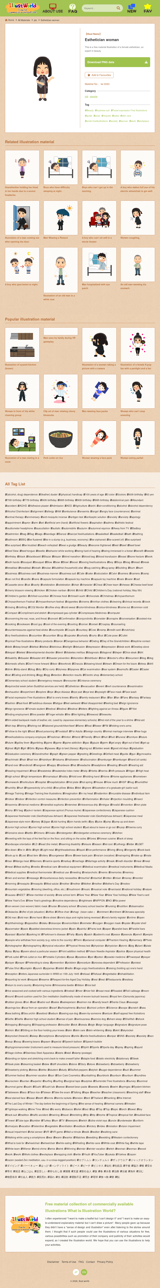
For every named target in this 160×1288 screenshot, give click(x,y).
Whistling (80, 1143)
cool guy (37, 624)
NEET (22, 895)
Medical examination (96, 866)
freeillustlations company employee (26, 737)
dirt (141, 652)
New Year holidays (117, 895)
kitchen (118, 833)
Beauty (90, 110)
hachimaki (13, 759)
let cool (109, 844)
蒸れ (52, 1177)
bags (39, 534)
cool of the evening (55, 624)
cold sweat (69, 607)
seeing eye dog (69, 1013)
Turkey (47, 1120)
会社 (109, 1165)
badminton (13, 534)
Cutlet (124, 635)
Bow (49, 562)
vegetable (52, 1126)
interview (72, 804)
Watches (80, 1137)
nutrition (123, 906)
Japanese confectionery (98, 810)
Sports (95, 1047)
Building (122, 568)
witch (111, 1148)
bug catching (93, 568)
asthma (110, 522)
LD (36, 844)
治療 (116, 1171)
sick (75, 1024)
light (37, 850)
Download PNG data (100, 62)
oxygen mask (113, 923)
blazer (57, 556)
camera (124, 573)
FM (106, 725)
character (87, 584)
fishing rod (35, 725)
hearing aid (137, 765)
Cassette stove (15, 584)
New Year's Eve (16, 900)
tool (86, 1109)
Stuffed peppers (79, 1069)
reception (12, 974)
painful (83, 928)
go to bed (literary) (68, 748)
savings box (13, 1007)
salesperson (69, 1002)
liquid (82, 850)
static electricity (106, 1058)
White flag (123, 1143)
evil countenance (116, 686)
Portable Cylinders (55, 957)
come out (125, 607)
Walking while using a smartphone (26, 1137)
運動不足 (77, 1177)
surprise (87, 1081)
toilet (78, 1109)
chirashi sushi (77, 596)
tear (149, 1092)
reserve (45, 979)
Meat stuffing (23, 866)
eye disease (63, 692)
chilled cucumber (39, 596)
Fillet (134, 709)
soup (10, 1041)
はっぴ (44, 1165)
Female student (36, 709)
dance (59, 641)
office (51, 912)
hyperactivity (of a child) (39, 787)
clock (147, 601)
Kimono (40, 833)
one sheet (50, 917)
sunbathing (89, 1075)
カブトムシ (85, 1160)
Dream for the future (126, 663)
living (112, 850)
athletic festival (125, 522)
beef (124, 545)
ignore (87, 787)
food (32, 731)
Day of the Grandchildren (116, 641)
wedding (93, 1137)
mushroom (74, 889)
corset (94, 624)
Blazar (47, 556)
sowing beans (32, 1041)
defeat (35, 646)
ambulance (70, 511)
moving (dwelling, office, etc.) (49, 889)
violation (113, 1126)
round (10, 996)
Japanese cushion (124, 810)
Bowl (66, 562)
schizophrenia (67, 1007)
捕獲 (67, 1171)
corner (84, 624)
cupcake (71, 635)
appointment (14, 522)
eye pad (77, 692)
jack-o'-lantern (34, 810)
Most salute (52, 883)
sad (34, 1002)
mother (65, 883)
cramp (102, 630)
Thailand (98, 1098)
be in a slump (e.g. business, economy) (66, 539)
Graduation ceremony (19, 754)
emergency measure (51, 680)
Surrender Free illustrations (110, 1081)
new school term (67, 895)
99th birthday (102, 500)
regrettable (111, 974)
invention (128, 804)
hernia (104, 771)
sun (52, 1075)
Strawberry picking (17, 1069)
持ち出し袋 (56, 1171)
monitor (139, 878)
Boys (119, 562)
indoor (10, 799)
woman (124, 121)
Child (89, 590)
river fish (90, 991)
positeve (82, 957)
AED (69, 505)
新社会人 (87, 1171)
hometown (141, 776)
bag (24, 534)
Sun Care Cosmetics (68, 1075)
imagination (71, 793)
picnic (124, 945)
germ (105, 742)
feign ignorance (129, 703)
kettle (30, 833)
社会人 (24, 1177)
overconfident (71, 923)
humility (11, 787)
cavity (36, 584)
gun (133, 754)
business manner (48, 573)
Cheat (99, 584)
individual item (142, 793)
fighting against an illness (104, 709)
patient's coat (102, 934)
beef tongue (28, 551)
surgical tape (73, 1081)
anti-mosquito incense (55, 517)
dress (143, 663)
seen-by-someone (91, 1013)
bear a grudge (68, 545)
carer (130, 579)
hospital (41, 782)
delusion (80, 646)
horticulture (28, 782)
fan (104, 697)
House (99, 782)
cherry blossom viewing (20, 590)
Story (83, 1064)
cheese (126, 584)
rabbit (61, 968)
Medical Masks (144, 866)
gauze (95, 742)
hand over (12, 765)
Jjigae (46, 821)
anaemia (84, 511)
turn (56, 1120)
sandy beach (101, 1002)
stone (74, 1064)
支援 (75, 1171)
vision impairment (130, 1126)
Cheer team (111, 584)
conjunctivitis (85, 618)
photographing (33, 945)
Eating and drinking (24, 675)
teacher (96, 1092)
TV (63, 1120)
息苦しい (42, 1171)
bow (57, 562)
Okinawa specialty (134, 912)
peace (116, 934)
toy (140, 1109)
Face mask (115, 692)
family (75, 697)
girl (24, 748)
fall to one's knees (59, 697)
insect (139, 799)
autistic (56, 528)
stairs (60, 1053)
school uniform (97, 1007)
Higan (131, 771)
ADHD (23, 505)
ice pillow (60, 787)
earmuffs (123, 669)
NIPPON (100, 900)
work (133, 121)
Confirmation (68, 618)
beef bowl (135, 545)
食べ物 (104, 1177)
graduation (137, 748)
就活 (17, 1171)
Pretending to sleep (38, 962)
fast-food (23, 703)
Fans (125, 697)
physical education (54, 945)
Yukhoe (122, 1154)
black (22, 556)
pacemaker (13, 928)
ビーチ (86, 1165)
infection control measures (42, 799)
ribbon (80, 985)
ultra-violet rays (98, 1120)
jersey (36, 821)
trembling (77, 1115)
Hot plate (73, 782)
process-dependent (104, 962)
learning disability (70, 844)
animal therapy (15, 517)
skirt (117, 1030)
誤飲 (65, 1177)
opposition (32, 923)
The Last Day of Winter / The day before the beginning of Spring (42, 1103)
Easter (135, 669)
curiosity (83, 635)
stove (92, 1064)
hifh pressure (118, 771)
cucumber (36, 635)
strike (44, 1069)
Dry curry (50, 669)
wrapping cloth (64, 1154)
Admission (58, 505)
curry (94, 635)
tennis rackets (64, 1098)
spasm (46, 1041)
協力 (135, 1165)
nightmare (86, 900)
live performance (97, 850)
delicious (57, 646)
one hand (37, 917)
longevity (131, 850)
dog (144, 658)
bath (129, 534)
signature (122, 1024)
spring (129, 1047)
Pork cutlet (13, 957)
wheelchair (34, 1143)
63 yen (150, 494)
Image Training (15, 793)
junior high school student (67, 827)
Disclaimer (53, 1262)
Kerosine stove (15, 833)
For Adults (76, 731)
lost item (33, 855)
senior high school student (40, 1019)
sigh (92, 1024)
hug (132, 782)
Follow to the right (17, 731)
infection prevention (70, 799)
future (144, 737)
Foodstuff (63, 731)
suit (127, 1069)
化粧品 (118, 1165)
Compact (12, 613)
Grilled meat (112, 754)
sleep (35, 1036)
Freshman (54, 737)
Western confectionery (125, 1137)
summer (136, 1069)
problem (71, 962)
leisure (87, 844)
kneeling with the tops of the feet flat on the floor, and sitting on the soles (46, 838)
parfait (22, 934)
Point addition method (73, 951)
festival (52, 709)
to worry (56, 1109)
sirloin (10, 1030)
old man (24, 917)
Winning (71, 1148)
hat (74, 765)
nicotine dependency (66, 900)
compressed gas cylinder (63, 613)
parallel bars (121, 928)
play (9, 951)
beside (150, 551)
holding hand (92, 776)
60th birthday (136, 494)
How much (112, 782)
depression (94, 646)
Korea (92, 838)
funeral (121, 737)
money (128, 878)
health (124, 765)
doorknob (65, 663)
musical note (100, 889)
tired (46, 1109)
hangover (40, 765)
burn (132, 568)
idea (71, 787)
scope (124, 1007)
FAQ (81, 1262)
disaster (24, 658)
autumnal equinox (100, 528)
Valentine (38, 1126)
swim (115, 1086)
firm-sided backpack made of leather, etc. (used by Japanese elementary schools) (52, 720)
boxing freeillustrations (93, 562)
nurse (53, 906)
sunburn (116, 1075)
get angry (116, 742)
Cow (93, 630)
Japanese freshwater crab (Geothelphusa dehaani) (35, 816)
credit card (115, 630)
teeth (40, 1098)
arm (36, 522)
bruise (47, 568)
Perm (79, 940)
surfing (48, 1081)
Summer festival (16, 1075)
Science (113, 1007)
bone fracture (136, 556)
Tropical (112, 1115)
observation (137, 906)
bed (116, 545)
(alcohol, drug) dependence (22, 494)
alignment (37, 511)
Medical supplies (16, 872)
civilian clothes (100, 601)
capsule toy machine (78, 579)
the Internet (125, 1098)
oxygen (99, 923)
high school (13, 776)
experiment (28, 692)
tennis (49, 1098)
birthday (11, 556)
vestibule (81, 1126)
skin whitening (96, 1030)
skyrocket (128, 1030)
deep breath (21, 646)
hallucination (89, 759)
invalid (116, 804)
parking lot (34, 934)
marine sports (52, 861)
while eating (65, 1143)
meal (138, 861)
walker (96, 1132)
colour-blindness (107, 607)
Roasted (117, 991)
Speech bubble (93, 1041)
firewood (93, 714)
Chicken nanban (57, 590)
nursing (112, 906)
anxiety (113, 517)
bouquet (27, 562)
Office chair (63, 912)
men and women (16, 878)
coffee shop (53, 607)
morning (11, 883)
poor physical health (139, 951)
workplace (144, 121)
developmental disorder (41, 652)
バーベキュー (30, 1165)
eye (51, 692)
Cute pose (112, 635)
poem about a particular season (40, 951)
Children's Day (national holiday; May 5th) (118, 590)
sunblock (104, 1075)
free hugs (141, 731)
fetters (84, 709)
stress (34, 1069)
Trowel (11, 1120)
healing (113, 765)
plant (139, 945)
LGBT (140, 844)
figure (125, 709)
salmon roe (85, 1002)
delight (68, 646)
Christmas (108, 596)
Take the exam (62, 1092)
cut (101, 635)
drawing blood (94, 663)
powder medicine (115, 957)
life (29, 850)
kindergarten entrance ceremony (93, 833)
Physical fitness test (79, 945)
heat (34, 771)
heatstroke (45, 771)
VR (47, 1132)
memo (104, 872)
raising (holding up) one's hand (125, 968)
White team (13, 1148)
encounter (71, 680)
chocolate (93, 596)
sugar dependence (111, 1069)
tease (32, 1098)
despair (11, 652)
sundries (141, 1075)
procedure (84, 962)
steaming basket (32, 1064)
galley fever (23, 742)
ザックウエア (120, 1160)
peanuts (127, 934)
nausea (11, 895)
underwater (126, 1120)
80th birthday (49, 500)
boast (123, 556)
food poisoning (46, 731)
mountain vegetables (18, 889)
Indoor (20, 799)
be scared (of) (116, 539)
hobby (64, 776)
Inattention (102, 793)
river (80, 991)
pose (97, 115)
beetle (41, 551)
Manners (37, 861)
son (152, 1036)
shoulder (65, 1024)
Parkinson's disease (54, 934)
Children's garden (17, 596)
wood (143, 1148)
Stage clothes (14, 1053)
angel (95, 511)
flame (81, 725)
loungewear (57, 855)
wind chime (40, 1148)
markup (67, 861)
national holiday (133, 889)
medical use (62, 872)
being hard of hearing (88, 551)
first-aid (140, 720)
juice (99, 821)
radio (70, 968)
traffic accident (40, 1115)
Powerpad (134, 957)
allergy (50, 511)
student (54, 1069)
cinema (85, 601)
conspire (113, 618)
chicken (40, 590)
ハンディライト (60, 1165)
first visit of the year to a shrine (116, 720)
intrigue (105, 804)
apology (136, 517)
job (86, 96)
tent (88, 1098)
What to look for (15, 1143)
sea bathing (13, 1013)
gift (18, 748)
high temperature (32, 776)
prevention (58, 962)
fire (68, 714)
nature (148, 889)
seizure (108, 1013)
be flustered (35, 539)
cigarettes (72, 601)
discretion (78, 658)
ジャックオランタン (142, 1160)
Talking (77, 1092)
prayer (146, 957)
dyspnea (74, 669)
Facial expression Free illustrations (130, 110)
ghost (10, 748)
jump (108, 821)
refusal (86, 974)
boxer (75, 562)
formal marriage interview (119, 731)
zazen (132, 1154)
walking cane (110, 1132)
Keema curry (135, 827)
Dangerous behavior (77, 641)
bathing (139, 534)
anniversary (33, 517)
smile (76, 1036)
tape (86, 1092)
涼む (140, 1171)
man (9, 861)
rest (95, 979)
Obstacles (12, 912)
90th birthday (84, 500)
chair (76, 584)
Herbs (94, 771)
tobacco (68, 1109)
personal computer (95, 940)
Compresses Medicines (93, 613)
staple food (89, 1058)
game (49, 742)
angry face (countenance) (116, 511)
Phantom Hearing (118, 940)
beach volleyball (49, 545)
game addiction (73, 742)
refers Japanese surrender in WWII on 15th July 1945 (50, 974)
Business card (28, 573)
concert (54, 618)
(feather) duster (49, 494)
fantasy (135, 697)
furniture (133, 737)
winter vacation (97, 1148)
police (121, 951)
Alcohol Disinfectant (18, 511)
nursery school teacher (91, 906)
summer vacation (37, 1075)
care (121, 579)
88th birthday (67, 500)
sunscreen (13, 1081)
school (82, 1007)
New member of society (42, 895)
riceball (70, 991)
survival (143, 1081)
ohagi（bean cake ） (84, 912)
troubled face (143, 1115)
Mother (87, 883)
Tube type (23, 1120)
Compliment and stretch (33, 613)
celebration (49, 584)
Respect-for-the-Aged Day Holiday (71, 979)
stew (46, 1064)
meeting (76, 872)
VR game (57, 1132)
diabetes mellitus (75, 652)
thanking (111, 1098)
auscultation (43, 528)
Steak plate (13, 1064)
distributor (92, 658)
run (27, 1002)
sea (144, 1007)
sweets (94, 1086)
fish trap (11, 725)
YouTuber (98, 1154)
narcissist (115, 889)
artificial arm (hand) (57, 522)
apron (27, 522)
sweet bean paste (77, 1086)
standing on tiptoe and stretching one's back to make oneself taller (43, 1058)
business (12, 573)
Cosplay (105, 624)
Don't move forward (38, 663)
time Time (35, 1109)
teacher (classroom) (114, 1092)
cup (61, 635)
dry (40, 669)
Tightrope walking (17, 1109)
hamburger (106, 759)
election (57, 675)
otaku (44, 923)
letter (131, 844)
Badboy (136, 528)
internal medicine (30, 804)
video (102, 1126)
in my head (87, 793)
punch (38, 968)
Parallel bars (138, 928)
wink (60, 1148)
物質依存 (12, 1177)
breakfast (12, 568)
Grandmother (41, 754)
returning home (43, 985)
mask (112, 861)
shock (141, 1019)
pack (25, 928)
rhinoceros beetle (64, 985)
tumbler (36, 1120)
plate (148, 945)
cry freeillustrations (17, 635)
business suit (103, 110)
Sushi (38, 1086)
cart (138, 579)
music (86, 889)
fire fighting (79, 714)
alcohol (123, 505)
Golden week (102, 748)
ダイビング (13, 1165)
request (107, 115)
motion (126, 883)
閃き (87, 1177)
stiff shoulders (60, 1064)
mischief (85, 878)
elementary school (112, 675)
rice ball (91, 985)
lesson (98, 844)
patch (89, 934)
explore (42, 692)
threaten (131, 1103)
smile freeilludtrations (97, 121)
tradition (24, 1115)
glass (41, 748)
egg (40, 675)
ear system (110, 669)
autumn (83, 528)
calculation (102, 573)
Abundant (137, 500)
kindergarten (65, 833)
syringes (125, 1086)
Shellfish (130, 1019)
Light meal (48, 850)
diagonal (107, 652)
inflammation (92, 799)
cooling (74, 624)
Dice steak (131, 652)
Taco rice (35, 1092)
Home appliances (122, 776)
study (64, 1069)
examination (136, 686)
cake (90, 573)
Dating (95, 641)
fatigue (58, 703)
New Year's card (140, 895)
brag (127, 562)
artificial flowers (79, 522)
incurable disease (120, 793)
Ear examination (91, 669)
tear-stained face (16, 1098)
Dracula (78, 663)
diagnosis (93, 652)
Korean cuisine (107, 838)
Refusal (97, 974)
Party (72, 934)
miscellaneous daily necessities (59, 878)
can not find (13, 579)
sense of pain (65, 1019)
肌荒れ (43, 1177)
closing (11, 607)
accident (12, 505)
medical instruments (122, 866)
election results (73, 675)
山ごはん (28, 1171)
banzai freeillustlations (82, 534)
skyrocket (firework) (18, 1036)
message (34, 878)
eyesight (101, 692)
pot (91, 957)
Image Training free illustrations (44, 793)
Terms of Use (69, 1262)
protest (137, 962)
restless (128, 979)
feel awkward (73, 703)
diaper (118, 652)
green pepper (68, 754)
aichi (93, 505)
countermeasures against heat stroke (27, 630)
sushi (29, 1086)
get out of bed (131, 742)
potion (99, 957)
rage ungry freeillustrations (90, 968)
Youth (87, 1154)
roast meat (104, 991)
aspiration (97, 522)
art (42, 522)
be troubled (30, 545)
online (132, 917)
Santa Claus (118, 1002)
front (97, 737)
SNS (122, 1036)
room (146, 991)
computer (115, 613)
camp (146, 573)
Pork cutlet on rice (32, 957)
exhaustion (13, 692)
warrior (68, 1137)
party (80, 934)
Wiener (27, 1148)
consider (100, 618)
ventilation (66, 1126)
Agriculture (81, 505)
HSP (123, 782)
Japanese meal (134, 816)
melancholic (91, 872)
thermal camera (114, 1103)
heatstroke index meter (67, 771)
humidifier (142, 782)
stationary (123, 1058)
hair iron (33, 759)
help (85, 771)
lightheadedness (66, 850)
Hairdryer (46, 759)
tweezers (73, 1120)
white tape (138, 1143)
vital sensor (36, 1132)
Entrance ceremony (90, 680)
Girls (32, 748)
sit (18, 1030)
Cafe (81, 573)
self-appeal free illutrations (130, 1013)
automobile (70, 528)
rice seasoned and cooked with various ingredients (35, 991)
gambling (37, 742)
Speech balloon (73, 1041)
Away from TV (121, 528)
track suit (12, 1115)
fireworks (106, 714)
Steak (135, 1058)
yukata (111, 1154)
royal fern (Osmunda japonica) (128, 996)
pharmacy (136, 940)
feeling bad (112, 703)
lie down (12, 850)
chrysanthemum (125, 596)
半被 (127, 1165)
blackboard (34, 556)
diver (103, 658)
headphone (99, 765)
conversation (128, 618)
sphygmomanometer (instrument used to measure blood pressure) (43, 1047)
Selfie (10, 1019)
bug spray (109, 568)
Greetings (97, 754)
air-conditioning (107, 505)
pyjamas (50, 968)
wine (52, 1148)
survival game (15, 1086)
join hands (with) (78, 821)
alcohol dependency (141, 505)
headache (84, 765)
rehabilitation (127, 974)
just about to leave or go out (100, 827)
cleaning (116, 601)
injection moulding (123, 799)
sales (116, 115)
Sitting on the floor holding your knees (43, 1030)
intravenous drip (89, 804)
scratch (134, 1007)
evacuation (89, 686)
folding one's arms (121, 725)
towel (133, 1109)
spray (120, 1047)
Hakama (59, 759)
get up (145, 742)
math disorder (125, 861)
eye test (89, 692)
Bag (31, 534)
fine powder (38, 714)
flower (98, 725)
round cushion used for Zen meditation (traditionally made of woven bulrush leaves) (63, 996)
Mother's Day (112, 883)
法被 (124, 1171)
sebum (54, 1013)
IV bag (19, 810)
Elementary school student (22, 680)
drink (10, 669)
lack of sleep (126, 838)
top (93, 1109)
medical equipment (70, 866)
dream (108, 663)
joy (92, 821)
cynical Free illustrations (20, 641)
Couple (71, 630)
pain (73, 928)
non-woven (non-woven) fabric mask (27, 906)
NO (110, 900)
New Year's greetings (40, 900)
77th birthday (32, 500)
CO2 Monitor (37, 607)
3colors (122, 494)
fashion (11, 703)
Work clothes (31, 1154)
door (54, 663)
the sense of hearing (92, 1103)
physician (98, 945)
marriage (79, 861)
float (89, 725)
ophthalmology (15, 923)
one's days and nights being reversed (80, 917)
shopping (12, 1024)
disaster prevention (59, 658)
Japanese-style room (18, 821)
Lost (23, 855)
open (142, 917)
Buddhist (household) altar (68, 568)
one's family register (115, 917)
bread (136, 562)
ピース (76, 1165)
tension (79, 1098)
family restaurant (90, 697)
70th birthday (14, 500)
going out (87, 748)
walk (86, 1132)
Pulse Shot (13, 968)
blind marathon (72, 556)
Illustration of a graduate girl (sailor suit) (116, 787)
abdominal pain (120, 500)
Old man (12, 917)
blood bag (89, 556)
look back (145, 850)
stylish (94, 1069)
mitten (108, 878)
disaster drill (38, 658)
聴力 (33, 1177)
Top (100, 1109)
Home (106, 776)
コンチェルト (102, 1160)
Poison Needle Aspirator (101, 951)
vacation (25, 1126)
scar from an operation (36, 1007)
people (94, 96)
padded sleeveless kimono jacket (49, 928)
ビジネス (98, 1165)
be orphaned (99, 539)
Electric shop (92, 675)
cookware (24, 624)
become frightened (100, 545)
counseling (119, 624)
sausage (133, 1002)
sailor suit (44, 1002)
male (148, 855)
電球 (95, 1177)
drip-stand (21, 669)
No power (120, 900)
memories (116, 872)
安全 (149, 1165)
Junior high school (17, 827)
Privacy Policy (105, 1262)
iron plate (141, 804)
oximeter (87, 923)
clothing (22, 607)
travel (66, 1115)
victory (92, 1126)
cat (28, 584)
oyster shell (140, 923)
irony (10, 810)
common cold (140, 607)
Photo (148, 940)
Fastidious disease (41, 703)
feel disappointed (92, 703)
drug (32, 669)
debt (9, 646)
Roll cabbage (132, 991)
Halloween (73, 759)
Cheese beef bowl (143, 584)
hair (24, 759)
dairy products (45, 641)
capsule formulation (53, 579)
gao (87, 742)
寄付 (9, 1171)
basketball (103, 534)
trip (87, 1115)
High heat (143, 771)
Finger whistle (56, 714)
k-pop (122, 827)
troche (101, 1115)
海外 (132, 1171)
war (50, 1137)
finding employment (18, 714)
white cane (94, 1143)
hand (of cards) (138, 759)
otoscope (56, 923)
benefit (139, 551)
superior (37, 1081)
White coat (109, 1143)
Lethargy (120, 844)
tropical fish (126, 1115)
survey (132, 1081)
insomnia (12, 804)
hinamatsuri (51, 776)
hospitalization (57, 782)
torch (124, 1109)
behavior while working (61, 551)
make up (138, 855)
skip (109, 1030)
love (69, 855)
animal (136, 511)
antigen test (76, 517)
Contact (90, 1262)
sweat (61, 1086)
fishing (22, 725)
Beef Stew (13, 551)
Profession (124, 962)
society (114, 121)
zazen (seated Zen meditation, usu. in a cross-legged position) (41, 1160)
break (146, 562)
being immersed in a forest (118, 551)
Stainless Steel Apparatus (39, 1053)
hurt (21, 787)
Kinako (51, 833)
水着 (108, 1171)
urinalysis (12, 1126)
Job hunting (59, 821)
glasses (51, 748)
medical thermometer (40, 872)
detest (22, 652)
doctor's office (117, 658)
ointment (104, 912)
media (36, 866)
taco (24, 1092)
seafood (42, 1013)
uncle (113, 1120)
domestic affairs (16, 663)
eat (9, 675)
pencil (138, 934)
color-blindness (86, 607)
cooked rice (145, 618)
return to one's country (19, 985)
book (149, 556)
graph (55, 754)
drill (151, 663)
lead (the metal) (49, 844)
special (57, 1041)
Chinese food (59, 596)
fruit (105, 737)
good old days (120, 748)
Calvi (114, 573)
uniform (139, 1120)
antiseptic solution (96, 517)
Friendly (87, 737)
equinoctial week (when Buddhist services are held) (35, 686)
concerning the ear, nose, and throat (27, 618)
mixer (118, 878)
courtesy (83, 630)
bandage (50, 534)
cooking (11, 624)
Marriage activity (96, 861)
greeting (83, 754)
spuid (139, 1047)
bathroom (12, 539)
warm (58, 1137)
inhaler (106, 799)
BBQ (23, 539)
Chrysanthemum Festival (21, 601)
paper (108, 928)
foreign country (94, 731)
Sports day (108, 1047)
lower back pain (84, 855)
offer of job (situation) (33, 912)
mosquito (24, 883)
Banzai (62, 534)
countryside (57, 630)
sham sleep (115, 1019)
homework (13, 782)
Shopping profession (45, 1024)
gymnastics (145, 754)
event (101, 686)
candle (27, 579)
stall (68, 1053)
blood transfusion (107, 556)
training (55, 1115)
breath (37, 568)
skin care (126, 115)
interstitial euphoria (53, 804)
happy (52, 765)
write (78, 1154)
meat (10, 866)
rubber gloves (14, 1002)
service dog (99, 1019)
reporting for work (16, 979)
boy (111, 562)
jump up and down (124, 821)
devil (60, 652)
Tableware (13, 1092)
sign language (106, 1024)
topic (115, 1109)
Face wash (131, 692)
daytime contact (141, 641)
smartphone (47, 1036)
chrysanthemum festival (51, 601)
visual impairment (17, 1132)
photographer (14, 945)
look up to (12, 855)
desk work (124, 646)
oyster (127, 923)
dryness (62, 669)
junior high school (40, 827)
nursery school (68, 906)
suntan (25, 1081)
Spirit (86, 1047)
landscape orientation (19, 844)
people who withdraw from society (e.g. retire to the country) (40, 940)
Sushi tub (49, 1086)
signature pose (138, 1024)
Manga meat (22, 861)
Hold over (76, 776)
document (133, 658)
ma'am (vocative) (105, 855)
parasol (11, 934)
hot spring (87, 782)
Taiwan (47, 1092)
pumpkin (27, 968)
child (72, 590)
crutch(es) (129, 630)
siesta (83, 1024)
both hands (13, 562)
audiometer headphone (20, 528)
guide (89, 115)
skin (70, 1030)
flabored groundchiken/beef (59, 725)
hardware (64, 765)
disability (12, 658)
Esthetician (73, 686)
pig (132, 945)
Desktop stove (141, 646)
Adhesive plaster (39, 505)
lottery (44, 855)
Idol (79, 787)
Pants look (95, 928)
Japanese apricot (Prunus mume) (63, 810)
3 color (111, 494)
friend (77, 737)
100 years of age (94, 494)
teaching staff (136, 1092)
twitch (84, 1120)
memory (129, 872)
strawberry (104, 1064)
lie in (22, 850)
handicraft (26, 765)
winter (82, 1148)
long (120, 850)
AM (59, 511)
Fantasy (146, 697)
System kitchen (142, 1086)
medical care (50, 866)
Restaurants (114, 979)
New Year (84, 895)
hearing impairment (18, 771)
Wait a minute (73, 1132)
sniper (112, 1036)
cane (36, 579)
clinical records (133, 601)
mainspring (124, 855)
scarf (54, 1007)
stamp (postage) (83, 1053)
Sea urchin (29, 1013)
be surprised (134, 539)
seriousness (83, 1019)
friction (67, 737)
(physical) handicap (71, 494)
